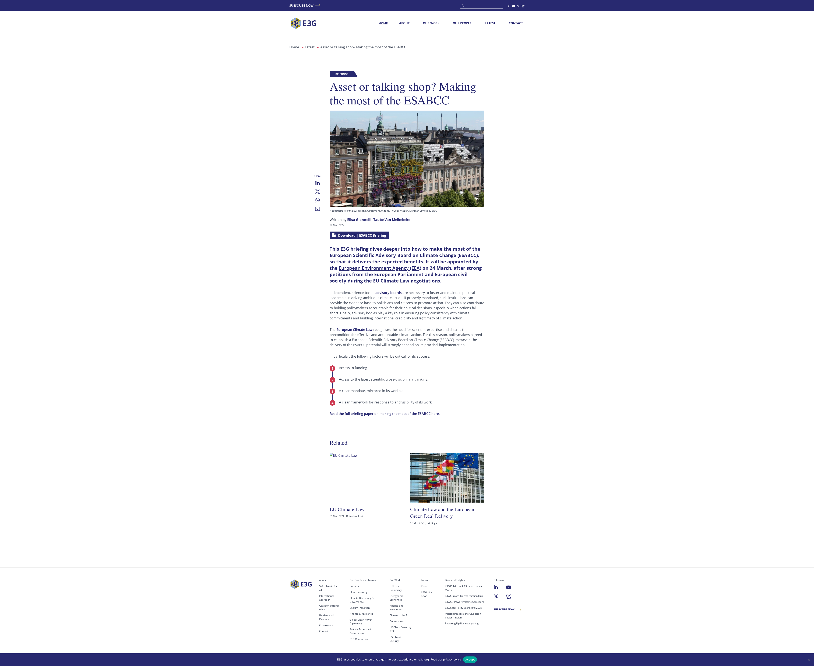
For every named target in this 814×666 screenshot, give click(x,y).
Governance (326, 625)
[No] (809, 660)
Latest (490, 23)
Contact (516, 23)
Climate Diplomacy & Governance (362, 600)
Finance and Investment (396, 607)
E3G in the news (427, 594)
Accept (470, 659)
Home (383, 23)
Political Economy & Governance (361, 631)
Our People (462, 23)
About (404, 23)
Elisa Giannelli (359, 219)
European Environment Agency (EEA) (380, 268)
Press (424, 586)
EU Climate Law (347, 509)
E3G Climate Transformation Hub (464, 596)
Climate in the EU (399, 615)
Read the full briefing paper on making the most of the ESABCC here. (385, 413)
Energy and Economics (396, 597)
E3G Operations (359, 639)
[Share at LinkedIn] (317, 183)
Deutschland (397, 621)
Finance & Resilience (361, 613)
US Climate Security (396, 639)
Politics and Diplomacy (396, 588)
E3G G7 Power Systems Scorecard (464, 602)
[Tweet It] (317, 191)
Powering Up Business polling (462, 623)
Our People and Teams (363, 580)
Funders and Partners (326, 617)
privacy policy (452, 659)
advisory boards (388, 292)
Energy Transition (360, 608)
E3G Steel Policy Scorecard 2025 (463, 608)
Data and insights (455, 580)
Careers (354, 586)
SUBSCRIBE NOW (301, 5)
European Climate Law (354, 329)
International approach (326, 597)
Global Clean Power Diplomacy (361, 621)
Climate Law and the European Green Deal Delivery (442, 512)
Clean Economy (358, 592)
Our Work (431, 23)
